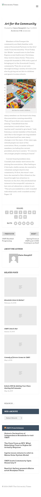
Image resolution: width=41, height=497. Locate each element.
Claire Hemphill (19, 28)
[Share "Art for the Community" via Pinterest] (25, 212)
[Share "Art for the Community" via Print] (25, 217)
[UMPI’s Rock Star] (20, 315)
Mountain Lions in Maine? (14, 300)
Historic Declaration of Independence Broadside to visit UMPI (19, 435)
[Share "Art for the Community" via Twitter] (11, 212)
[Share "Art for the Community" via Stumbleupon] (16, 217)
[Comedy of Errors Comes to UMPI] (20, 344)
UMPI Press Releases (15, 428)
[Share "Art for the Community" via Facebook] (7, 212)
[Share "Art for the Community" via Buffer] (34, 212)
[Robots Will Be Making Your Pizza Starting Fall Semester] (20, 373)
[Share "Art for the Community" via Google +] (16, 212)
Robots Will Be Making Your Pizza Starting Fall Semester (17, 387)
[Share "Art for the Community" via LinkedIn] (29, 212)
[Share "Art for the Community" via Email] (20, 217)
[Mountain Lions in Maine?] (20, 287)
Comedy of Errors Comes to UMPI (17, 357)
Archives (14, 31)
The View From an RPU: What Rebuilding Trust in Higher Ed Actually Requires (17, 445)
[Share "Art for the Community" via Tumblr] (20, 212)
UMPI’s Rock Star (11, 329)
